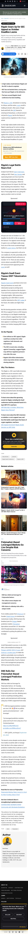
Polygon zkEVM (6, 650)
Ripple (10, 115)
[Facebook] (7, 1)
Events (3, 898)
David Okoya (5, 848)
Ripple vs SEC (20, 459)
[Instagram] (14, 1)
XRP (14, 110)
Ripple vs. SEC (8, 103)
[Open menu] (24, 5)
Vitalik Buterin (10, 616)
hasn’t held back (19, 172)
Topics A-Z (18, 898)
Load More (14, 873)
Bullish (7, 914)
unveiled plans (11, 652)
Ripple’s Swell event (7, 283)
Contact (10, 887)
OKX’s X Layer (16, 650)
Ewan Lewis (10, 47)
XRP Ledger (21, 300)
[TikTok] (5, 1)
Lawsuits (14, 456)
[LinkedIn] (12, 1)
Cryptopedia (10, 898)
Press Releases (5, 890)
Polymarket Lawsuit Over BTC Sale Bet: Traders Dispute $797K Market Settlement (13, 489)
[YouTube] (10, 1)
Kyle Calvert (14, 45)
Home (2, 18)
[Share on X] (18, 54)
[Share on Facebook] (22, 54)
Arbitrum (4, 652)
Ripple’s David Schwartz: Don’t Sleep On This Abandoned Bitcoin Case (13, 533)
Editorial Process (16, 890)
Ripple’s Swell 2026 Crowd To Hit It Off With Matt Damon (13, 511)
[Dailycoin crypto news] (9, 6)
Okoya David (6, 561)
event (3, 267)
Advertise (4, 887)
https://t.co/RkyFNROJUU (10, 726)
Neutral (13, 918)
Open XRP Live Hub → (12, 157)
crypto (18, 105)
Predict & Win (20, 204)
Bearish (19, 914)
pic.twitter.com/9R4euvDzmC (12, 728)
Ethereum (20, 614)
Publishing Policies (6, 893)
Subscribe (14, 446)
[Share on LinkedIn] (25, 54)
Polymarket (16, 624)
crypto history (11, 248)
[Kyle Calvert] (2, 48)
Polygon (14, 621)
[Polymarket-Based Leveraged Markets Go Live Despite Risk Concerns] (8, 845)
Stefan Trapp (21, 47)
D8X (8, 829)
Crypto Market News (8, 23)
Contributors (19, 887)
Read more (5, 865)
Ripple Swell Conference (8, 459)
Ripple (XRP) (6, 18)
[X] (17, 1)
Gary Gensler (18, 174)
